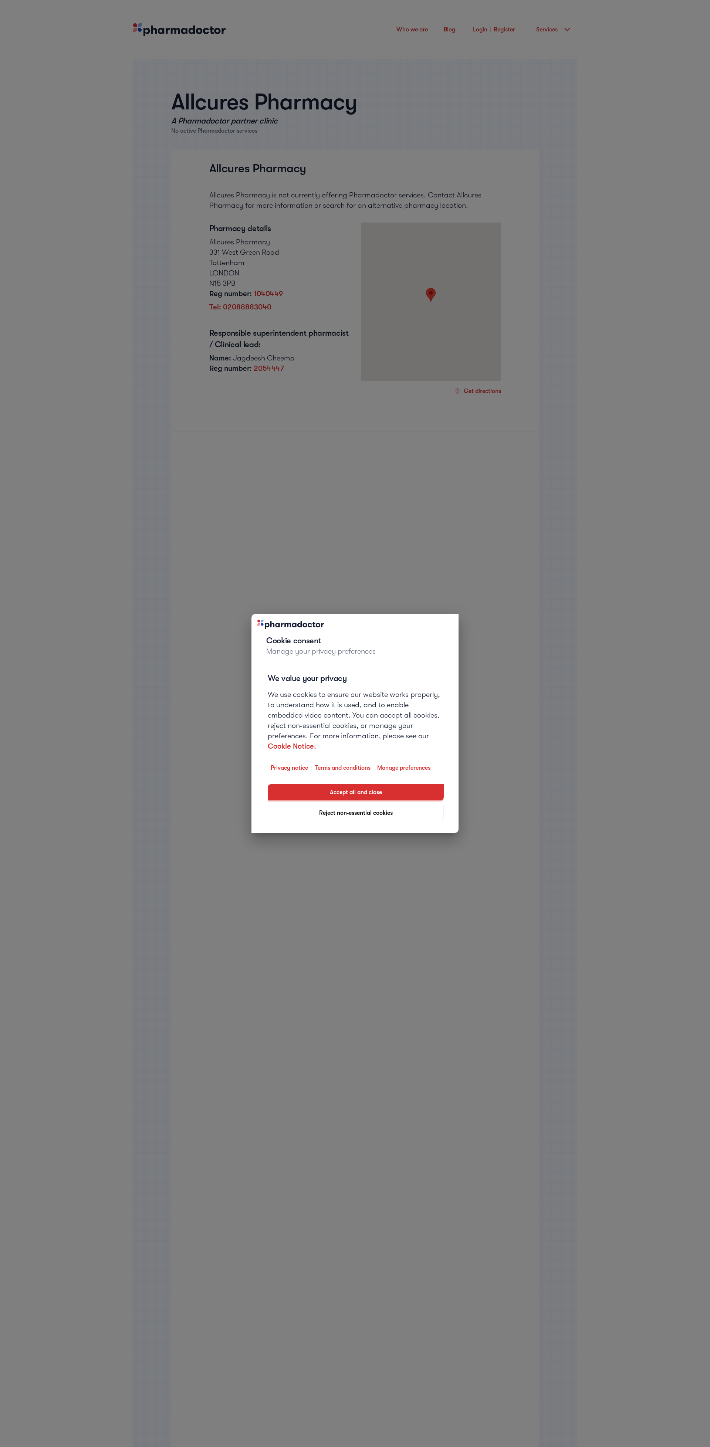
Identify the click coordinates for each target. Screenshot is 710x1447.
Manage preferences (403, 768)
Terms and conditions (343, 768)
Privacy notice (289, 768)
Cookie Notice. (292, 746)
